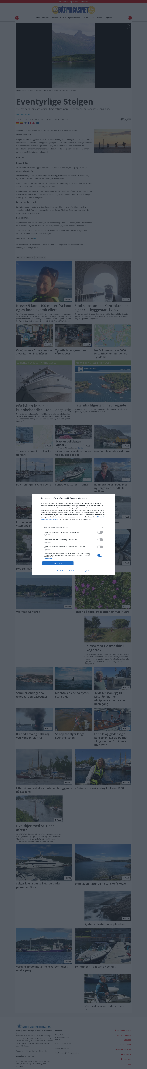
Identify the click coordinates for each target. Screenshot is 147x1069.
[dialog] (73, 534)
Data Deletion (61, 571)
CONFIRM (58, 563)
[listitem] (73, 527)
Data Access (73, 571)
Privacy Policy (85, 571)
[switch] (100, 532)
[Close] (111, 498)
